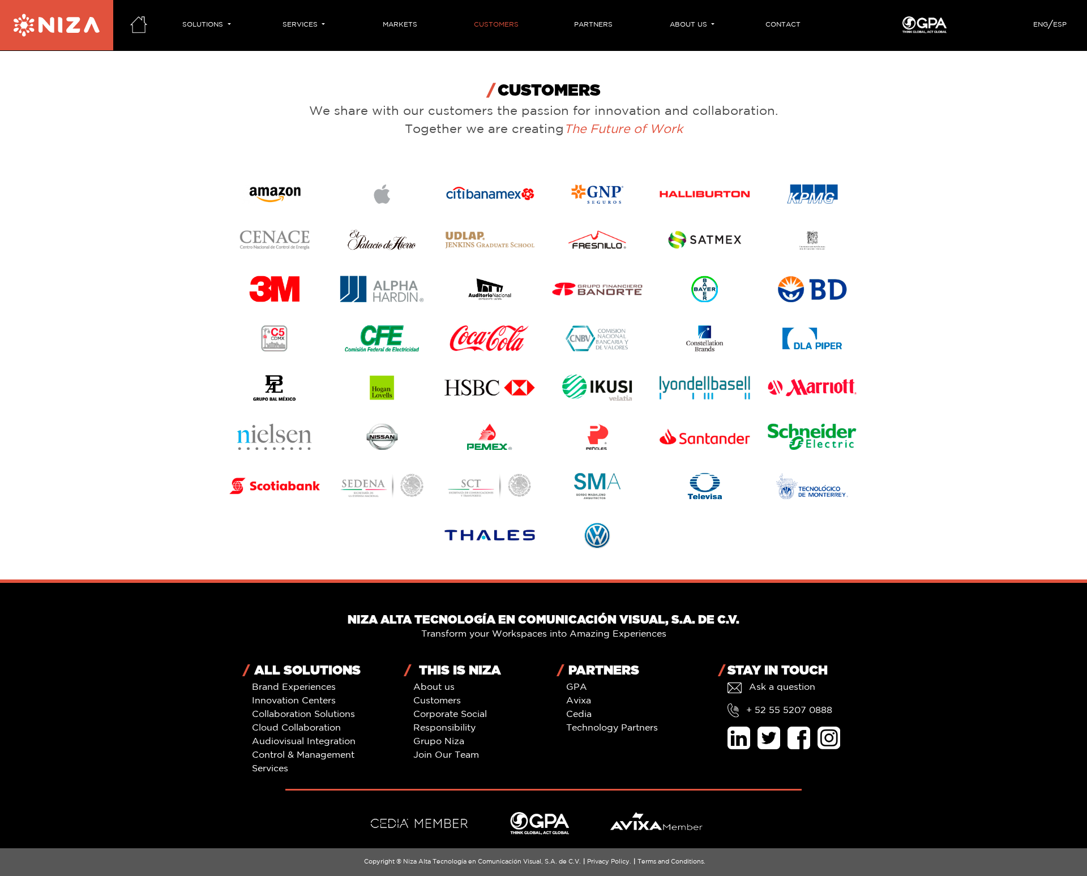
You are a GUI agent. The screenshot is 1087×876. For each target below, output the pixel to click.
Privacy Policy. (609, 862)
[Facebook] (801, 738)
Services (270, 769)
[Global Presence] (539, 823)
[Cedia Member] (419, 823)
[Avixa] (656, 823)
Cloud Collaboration (296, 728)
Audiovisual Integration (304, 741)
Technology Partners (612, 728)
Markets (400, 25)
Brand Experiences (294, 687)
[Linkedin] (741, 738)
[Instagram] (829, 738)
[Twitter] (771, 738)
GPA (576, 687)
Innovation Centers (294, 701)
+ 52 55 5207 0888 (787, 710)
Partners (593, 25)
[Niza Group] (56, 25)
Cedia (579, 714)
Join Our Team (446, 755)
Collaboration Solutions (303, 714)
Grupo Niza (438, 741)
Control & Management (303, 755)
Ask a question (780, 687)
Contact (783, 25)
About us (434, 687)
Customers (496, 25)
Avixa (578, 701)
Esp (1060, 25)
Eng (1040, 25)
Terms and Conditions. (671, 862)
